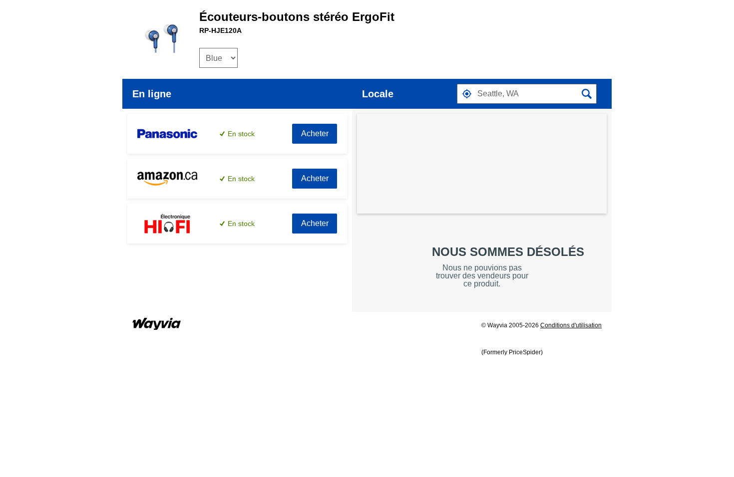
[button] (466, 93)
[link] (314, 134)
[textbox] (527, 94)
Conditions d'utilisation (571, 325)
